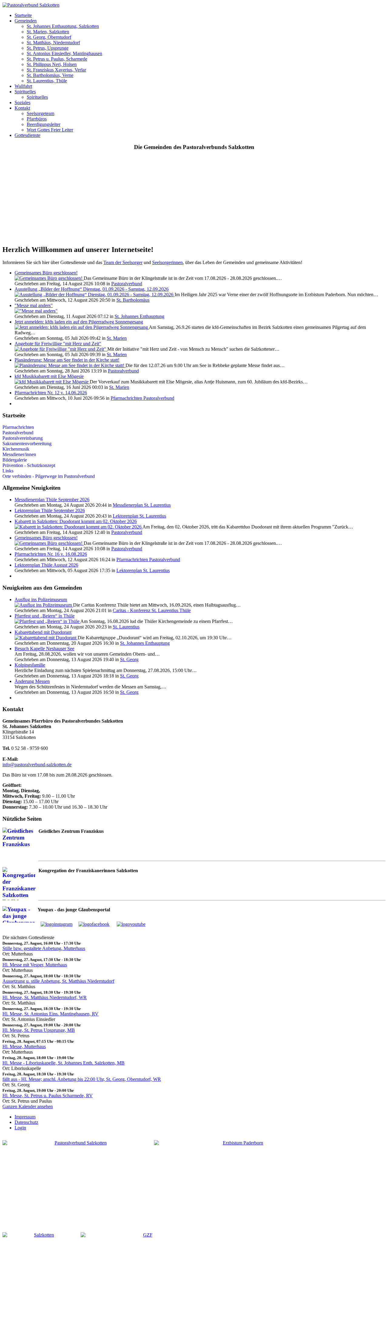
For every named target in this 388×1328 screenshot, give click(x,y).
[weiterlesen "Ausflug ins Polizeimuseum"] (44, 605)
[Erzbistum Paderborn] (240, 1181)
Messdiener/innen (19, 454)
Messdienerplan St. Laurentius (142, 505)
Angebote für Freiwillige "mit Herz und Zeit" (58, 343)
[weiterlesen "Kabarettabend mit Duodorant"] (46, 637)
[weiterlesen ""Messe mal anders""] (36, 310)
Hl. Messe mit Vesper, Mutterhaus (34, 964)
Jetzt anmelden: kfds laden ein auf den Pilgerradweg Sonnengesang (79, 321)
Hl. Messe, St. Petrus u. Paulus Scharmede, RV (47, 1095)
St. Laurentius (126, 626)
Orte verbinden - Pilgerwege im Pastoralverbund (48, 476)
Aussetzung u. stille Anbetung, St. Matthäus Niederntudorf (58, 981)
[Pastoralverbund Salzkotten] (30, 5)
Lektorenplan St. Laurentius (139, 515)
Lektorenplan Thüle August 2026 (46, 565)
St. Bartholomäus (132, 300)
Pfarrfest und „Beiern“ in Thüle (45, 615)
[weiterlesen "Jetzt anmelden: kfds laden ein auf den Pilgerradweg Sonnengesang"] (82, 327)
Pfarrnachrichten (18, 427)
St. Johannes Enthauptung (139, 316)
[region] (194, 198)
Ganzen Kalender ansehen (27, 1106)
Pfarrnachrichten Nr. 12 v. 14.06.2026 (51, 392)
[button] (23, 15)
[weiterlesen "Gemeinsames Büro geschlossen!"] (49, 278)
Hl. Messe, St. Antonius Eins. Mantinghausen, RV (50, 1013)
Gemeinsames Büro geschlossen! (46, 272)
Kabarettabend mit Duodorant (43, 632)
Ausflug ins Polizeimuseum (41, 599)
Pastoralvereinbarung (22, 438)
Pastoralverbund (126, 283)
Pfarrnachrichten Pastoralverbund (142, 398)
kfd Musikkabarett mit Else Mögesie (49, 376)
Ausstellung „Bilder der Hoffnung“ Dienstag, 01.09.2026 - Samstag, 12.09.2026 (92, 289)
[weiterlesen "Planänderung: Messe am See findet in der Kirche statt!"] (70, 365)
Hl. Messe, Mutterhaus (24, 1046)
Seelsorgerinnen (167, 262)
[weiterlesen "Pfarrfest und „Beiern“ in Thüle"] (47, 621)
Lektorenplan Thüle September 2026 (50, 510)
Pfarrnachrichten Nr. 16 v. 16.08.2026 (51, 554)
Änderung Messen (32, 681)
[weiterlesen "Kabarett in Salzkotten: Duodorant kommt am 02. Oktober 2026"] (78, 526)
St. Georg (129, 659)
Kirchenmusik (15, 449)
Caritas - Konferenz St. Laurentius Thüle (152, 610)
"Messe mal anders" (34, 305)
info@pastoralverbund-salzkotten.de (37, 764)
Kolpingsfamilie (30, 664)
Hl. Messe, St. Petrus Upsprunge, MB (38, 1030)
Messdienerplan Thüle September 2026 (52, 499)
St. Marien (117, 338)
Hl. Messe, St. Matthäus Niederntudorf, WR (44, 997)
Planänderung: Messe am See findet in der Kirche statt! (67, 360)
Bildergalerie (14, 459)
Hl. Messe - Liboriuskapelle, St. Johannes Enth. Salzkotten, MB (63, 1062)
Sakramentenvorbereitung (27, 443)
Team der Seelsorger (122, 262)
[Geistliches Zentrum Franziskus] (145, 1277)
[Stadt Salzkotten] (41, 1277)
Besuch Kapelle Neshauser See (44, 648)
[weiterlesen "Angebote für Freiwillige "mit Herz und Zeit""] (61, 349)
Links (7, 470)
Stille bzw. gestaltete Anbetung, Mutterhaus (43, 948)
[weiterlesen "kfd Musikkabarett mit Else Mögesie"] (52, 381)
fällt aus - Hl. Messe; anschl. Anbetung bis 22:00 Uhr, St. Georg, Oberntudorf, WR (81, 1079)
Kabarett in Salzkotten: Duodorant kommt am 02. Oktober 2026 (76, 521)
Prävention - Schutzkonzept (28, 465)
